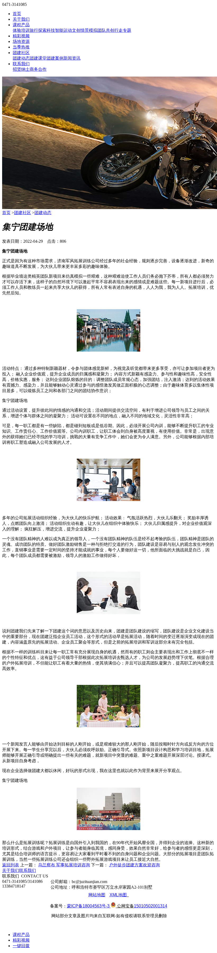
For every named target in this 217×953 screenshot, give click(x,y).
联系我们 (21, 63)
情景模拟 (88, 30)
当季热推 (21, 47)
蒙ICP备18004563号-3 (88, 906)
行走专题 (122, 30)
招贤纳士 (21, 69)
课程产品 (21, 25)
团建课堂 (38, 58)
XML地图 (118, 895)
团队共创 (105, 30)
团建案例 (55, 58)
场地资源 (21, 41)
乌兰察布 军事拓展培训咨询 (64, 865)
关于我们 (21, 19)
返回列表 (10, 865)
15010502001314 (150, 906)
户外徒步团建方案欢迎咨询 (134, 865)
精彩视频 (21, 36)
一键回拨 (21, 945)
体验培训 (21, 30)
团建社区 (21, 52)
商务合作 (38, 69)
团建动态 (21, 58)
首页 (17, 13)
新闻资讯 (72, 58)
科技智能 (55, 30)
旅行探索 (38, 30)
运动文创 (72, 30)
